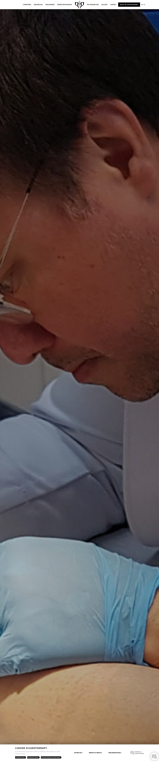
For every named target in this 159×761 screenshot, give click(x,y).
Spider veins (20, 757)
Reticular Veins (33, 757)
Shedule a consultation (139, 752)
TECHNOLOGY (78, 752)
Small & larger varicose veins (51, 757)
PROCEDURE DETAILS (114, 752)
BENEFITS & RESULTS (95, 752)
